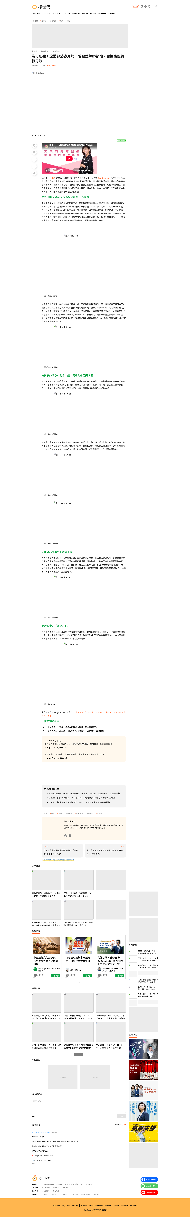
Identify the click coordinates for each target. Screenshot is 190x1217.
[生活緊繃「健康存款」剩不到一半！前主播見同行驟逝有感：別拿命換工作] (111, 1032)
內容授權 (65, 1187)
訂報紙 (116, 1205)
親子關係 (69, 813)
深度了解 (55, 976)
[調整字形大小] (34, 173)
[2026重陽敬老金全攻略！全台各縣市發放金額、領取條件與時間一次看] (133, 952)
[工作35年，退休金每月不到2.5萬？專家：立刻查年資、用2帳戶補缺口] (133, 988)
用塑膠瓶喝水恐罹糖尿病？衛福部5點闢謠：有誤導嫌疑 (78, 924)
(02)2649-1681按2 (71, 1184)
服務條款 (84, 1205)
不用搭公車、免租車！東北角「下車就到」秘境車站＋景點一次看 (148, 959)
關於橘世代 (46, 1187)
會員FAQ (56, 1191)
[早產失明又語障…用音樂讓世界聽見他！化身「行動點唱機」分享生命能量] (46, 1003)
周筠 (60, 813)
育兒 (45, 813)
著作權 (91, 1205)
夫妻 (52, 813)
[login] (153, 6)
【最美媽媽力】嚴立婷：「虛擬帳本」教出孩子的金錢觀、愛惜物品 (75, 730)
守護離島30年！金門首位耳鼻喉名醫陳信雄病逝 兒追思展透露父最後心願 (78, 1046)
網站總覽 (133, 1205)
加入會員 (45, 1194)
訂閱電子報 (64, 1194)
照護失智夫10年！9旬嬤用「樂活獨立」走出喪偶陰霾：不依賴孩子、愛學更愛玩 (110, 1017)
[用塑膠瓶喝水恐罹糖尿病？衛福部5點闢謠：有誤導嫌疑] (79, 909)
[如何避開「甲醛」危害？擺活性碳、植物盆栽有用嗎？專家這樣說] (46, 909)
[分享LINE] (34, 152)
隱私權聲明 (99, 1205)
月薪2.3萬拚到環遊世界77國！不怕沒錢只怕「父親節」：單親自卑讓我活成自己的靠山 (78, 1017)
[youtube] (149, 6)
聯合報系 (108, 1205)
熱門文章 (133, 945)
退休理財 (37, 13)
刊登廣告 (56, 1205)
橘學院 (93, 13)
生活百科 (66, 13)
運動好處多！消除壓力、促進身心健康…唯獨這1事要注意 (46, 894)
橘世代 (34, 51)
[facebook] (142, 6)
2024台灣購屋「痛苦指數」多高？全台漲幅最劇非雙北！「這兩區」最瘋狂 (78, 894)
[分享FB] (34, 145)
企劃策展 (112, 13)
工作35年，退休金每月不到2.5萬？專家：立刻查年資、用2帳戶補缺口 (147, 988)
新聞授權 (75, 1205)
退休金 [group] (43, 21)
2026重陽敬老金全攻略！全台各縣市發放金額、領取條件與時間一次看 (148, 952)
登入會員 (54, 1194)
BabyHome (51, 65)
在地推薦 (56, 13)
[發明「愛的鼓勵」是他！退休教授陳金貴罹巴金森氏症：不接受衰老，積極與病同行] (46, 1032)
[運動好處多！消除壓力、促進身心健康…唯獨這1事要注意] (46, 880)
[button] (156, 6)
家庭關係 (79, 813)
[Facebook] (70, 835)
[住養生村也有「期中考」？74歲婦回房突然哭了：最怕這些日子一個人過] (133, 995)
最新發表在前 (119, 1124)
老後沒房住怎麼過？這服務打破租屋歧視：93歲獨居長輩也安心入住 (148, 981)
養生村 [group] (35, 21)
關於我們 (124, 1205)
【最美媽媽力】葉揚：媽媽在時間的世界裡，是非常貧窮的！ (72, 727)
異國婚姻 (90, 813)
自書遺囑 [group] (53, 21)
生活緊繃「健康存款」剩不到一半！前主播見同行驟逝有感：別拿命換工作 (110, 1046)
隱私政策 (96, 1194)
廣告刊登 (56, 1187)
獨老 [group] (68, 21)
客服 (68, 1205)
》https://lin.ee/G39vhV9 (56, 757)
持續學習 (46, 13)
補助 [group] (61, 21)
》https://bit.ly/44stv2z (55, 747)
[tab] (79, 982)
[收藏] (34, 166)
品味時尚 (76, 13)
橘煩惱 (85, 13)
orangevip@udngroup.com (52, 1184)
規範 (33, 1116)
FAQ (63, 1205)
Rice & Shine (103, 177)
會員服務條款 (85, 1194)
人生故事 (56, 51)
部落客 (99, 813)
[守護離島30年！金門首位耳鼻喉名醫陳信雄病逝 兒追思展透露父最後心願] (79, 1032)
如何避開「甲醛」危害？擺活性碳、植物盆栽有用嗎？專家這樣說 (46, 924)
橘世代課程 (46, 1191)
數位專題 (102, 13)
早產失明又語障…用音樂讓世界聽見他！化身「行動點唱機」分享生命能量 (46, 1017)
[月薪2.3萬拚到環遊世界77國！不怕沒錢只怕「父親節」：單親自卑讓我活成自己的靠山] (79, 1003)
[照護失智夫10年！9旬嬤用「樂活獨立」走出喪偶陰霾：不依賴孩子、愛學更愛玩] (111, 1003)
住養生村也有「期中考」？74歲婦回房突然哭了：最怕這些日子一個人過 (148, 995)
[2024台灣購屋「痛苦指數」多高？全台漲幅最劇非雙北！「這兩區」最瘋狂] (79, 880)
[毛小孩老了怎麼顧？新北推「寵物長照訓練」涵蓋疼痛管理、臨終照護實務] (133, 967)
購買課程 (135, 6)
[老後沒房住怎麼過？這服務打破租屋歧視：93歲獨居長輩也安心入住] (133, 981)
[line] (145, 6)
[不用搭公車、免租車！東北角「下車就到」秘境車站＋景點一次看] (133, 960)
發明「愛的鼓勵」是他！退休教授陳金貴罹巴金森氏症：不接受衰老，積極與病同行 (46, 1046)
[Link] (65, 835)
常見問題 (74, 1194)
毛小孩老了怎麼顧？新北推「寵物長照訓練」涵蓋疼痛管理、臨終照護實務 (148, 966)
